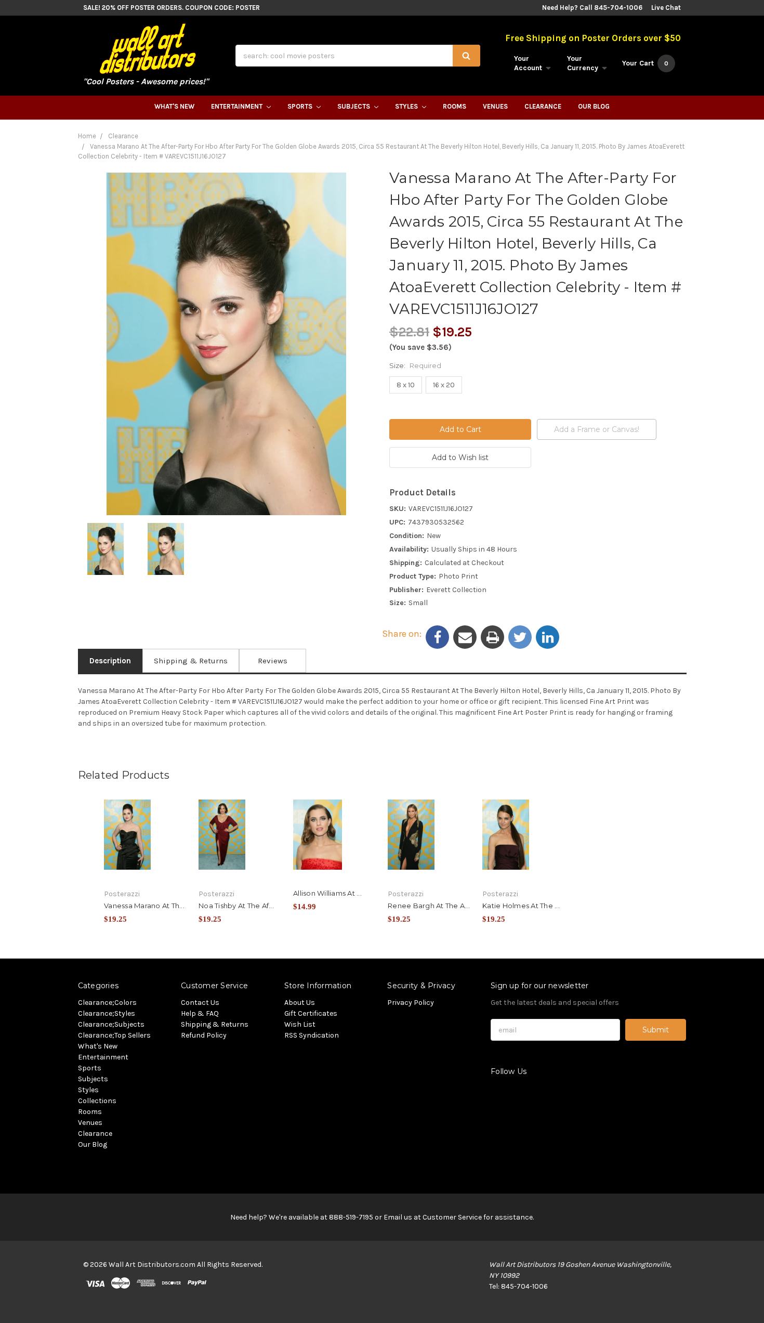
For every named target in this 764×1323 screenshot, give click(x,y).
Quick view (145, 832)
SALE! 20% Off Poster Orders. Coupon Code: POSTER (171, 7)
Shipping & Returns (191, 660)
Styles (407, 106)
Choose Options (145, 850)
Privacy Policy (410, 1002)
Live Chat (666, 7)
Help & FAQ (200, 1013)
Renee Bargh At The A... (429, 905)
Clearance (542, 106)
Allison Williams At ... (327, 893)
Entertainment (237, 106)
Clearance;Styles (106, 1013)
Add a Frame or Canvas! (596, 429)
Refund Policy (204, 1035)
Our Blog (594, 106)
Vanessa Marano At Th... (144, 905)
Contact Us (200, 1002)
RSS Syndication (311, 1035)
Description (110, 660)
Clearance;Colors (107, 1002)
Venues (495, 106)
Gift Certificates (310, 1013)
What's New (174, 106)
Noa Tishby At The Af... (236, 905)
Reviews (272, 660)
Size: (415, 365)
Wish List (299, 1024)
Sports (300, 106)
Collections (97, 1100)
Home (87, 136)
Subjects (354, 106)
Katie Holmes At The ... (521, 905)
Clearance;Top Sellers (114, 1035)
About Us (299, 1002)
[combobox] (357, 56)
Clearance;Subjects (111, 1024)
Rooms (454, 106)
